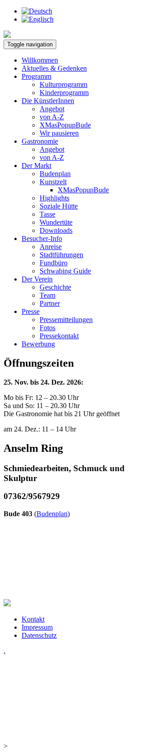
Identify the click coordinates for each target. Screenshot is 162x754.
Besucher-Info (42, 238)
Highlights (54, 198)
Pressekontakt (59, 336)
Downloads (56, 230)
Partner (50, 303)
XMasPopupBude (65, 125)
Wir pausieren (59, 133)
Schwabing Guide (65, 271)
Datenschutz (39, 635)
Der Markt (36, 165)
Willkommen (40, 60)
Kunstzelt (53, 182)
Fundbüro (54, 263)
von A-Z (52, 117)
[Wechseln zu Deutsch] (37, 11)
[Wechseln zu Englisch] (38, 19)
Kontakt (33, 619)
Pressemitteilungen (66, 319)
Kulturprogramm (63, 84)
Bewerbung (38, 344)
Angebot (52, 109)
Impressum (37, 627)
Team (47, 295)
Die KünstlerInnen (48, 100)
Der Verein (37, 279)
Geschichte (55, 287)
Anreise (51, 246)
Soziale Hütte (59, 206)
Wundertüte (56, 222)
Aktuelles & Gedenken (54, 68)
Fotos (47, 328)
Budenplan (55, 173)
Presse (31, 311)
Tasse (47, 214)
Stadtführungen (61, 255)
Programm (36, 76)
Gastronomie (40, 141)
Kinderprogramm (64, 92)
